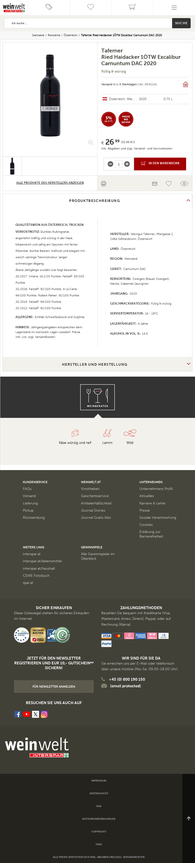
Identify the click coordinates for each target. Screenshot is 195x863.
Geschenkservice (95, 496)
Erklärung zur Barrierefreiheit (151, 534)
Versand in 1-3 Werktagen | (119, 84)
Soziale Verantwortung (157, 517)
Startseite (38, 35)
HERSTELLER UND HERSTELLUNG (94, 364)
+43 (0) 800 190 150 (127, 679)
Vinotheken (90, 489)
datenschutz (99, 793)
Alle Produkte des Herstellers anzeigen (50, 183)
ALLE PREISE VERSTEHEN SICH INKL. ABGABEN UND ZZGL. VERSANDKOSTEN (99, 857)
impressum (98, 780)
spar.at (28, 583)
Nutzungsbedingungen (99, 818)
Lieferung (30, 503)
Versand (29, 496)
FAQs (27, 489)
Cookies (146, 525)
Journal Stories (93, 510)
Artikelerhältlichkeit (96, 503)
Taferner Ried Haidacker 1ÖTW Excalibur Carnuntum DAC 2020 (121, 35)
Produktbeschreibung (94, 201)
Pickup (28, 510)
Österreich (70, 35)
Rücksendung (34, 517)
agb (98, 806)
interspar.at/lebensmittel (42, 561)
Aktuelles (146, 496)
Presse (144, 510)
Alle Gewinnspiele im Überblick (98, 556)
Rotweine (54, 35)
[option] (50, 95)
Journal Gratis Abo (96, 517)
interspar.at (32, 554)
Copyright (98, 831)
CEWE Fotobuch (36, 576)
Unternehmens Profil (156, 489)
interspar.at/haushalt (39, 568)
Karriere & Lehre (152, 503)
